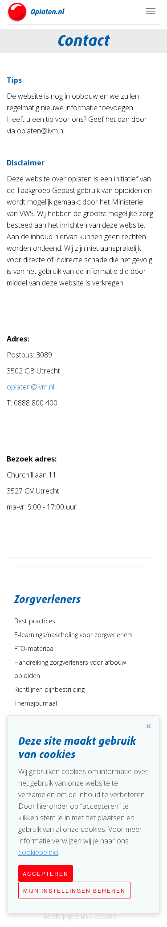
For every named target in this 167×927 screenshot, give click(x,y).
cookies (105, 916)
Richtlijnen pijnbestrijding (49, 689)
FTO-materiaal (34, 648)
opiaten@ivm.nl (30, 387)
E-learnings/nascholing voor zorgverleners (73, 634)
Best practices (34, 621)
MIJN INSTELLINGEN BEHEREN (74, 890)
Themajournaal (35, 703)
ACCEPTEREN (46, 873)
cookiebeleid (38, 852)
